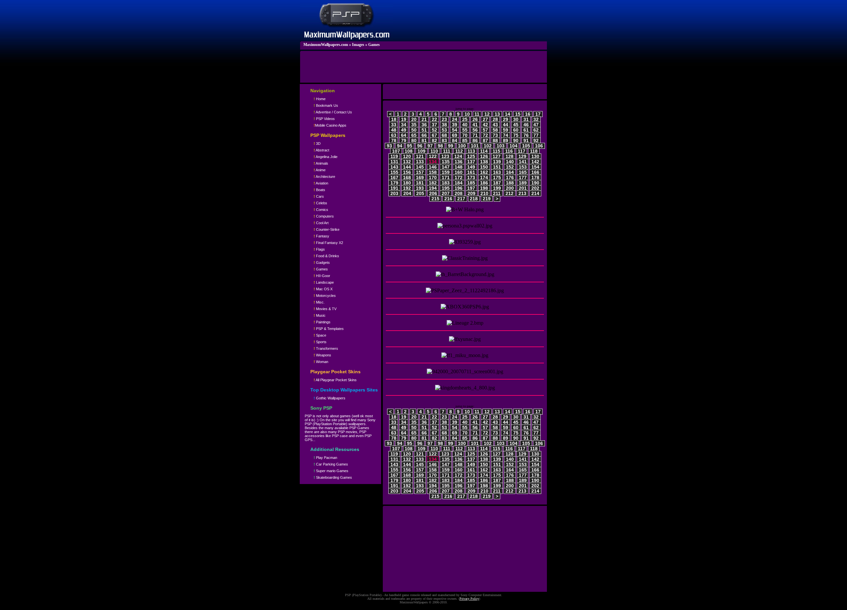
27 (485, 119)
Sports (320, 342)
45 (515, 124)
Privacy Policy (469, 598)
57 (485, 130)
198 (484, 188)
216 (448, 198)
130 (535, 156)
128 (509, 156)
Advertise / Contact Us (333, 112)
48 (393, 130)
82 (434, 140)
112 (459, 151)
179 (394, 182)
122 (433, 156)
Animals (321, 163)
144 (407, 167)
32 (536, 119)
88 (495, 140)
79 (403, 140)
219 (487, 198)
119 (394, 156)
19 (403, 119)
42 (485, 124)
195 (446, 188)
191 (394, 188)
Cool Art (321, 223)
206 (433, 193)
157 (420, 172)
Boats (319, 190)
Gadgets (322, 262)
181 (420, 182)
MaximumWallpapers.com (325, 44)
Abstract (321, 150)
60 (515, 130)
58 (495, 130)
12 (487, 114)
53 (444, 130)
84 (454, 140)
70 (465, 135)
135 (446, 161)
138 (484, 161)
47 (536, 124)
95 (409, 145)
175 (497, 177)
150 (484, 167)
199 (497, 188)
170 (433, 177)
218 (474, 198)
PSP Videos (324, 119)
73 (495, 135)
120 (407, 156)
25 (465, 119)
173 (471, 177)
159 (446, 172)
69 (454, 135)
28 (495, 119)
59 (505, 130)
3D (317, 143)
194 (433, 188)
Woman (321, 362)
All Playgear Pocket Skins (335, 380)
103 (501, 145)
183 (446, 182)
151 (497, 167)
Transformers (326, 348)
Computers (324, 216)
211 (497, 193)
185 (471, 182)
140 (510, 161)
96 (420, 145)
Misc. (319, 302)
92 (536, 140)
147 (446, 167)
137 (471, 161)
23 (444, 119)
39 (454, 124)
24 (454, 119)
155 (394, 172)
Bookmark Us (326, 105)
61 (526, 130)
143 (394, 167)
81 (424, 140)
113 (471, 151)
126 (484, 156)
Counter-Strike (326, 229)
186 (484, 182)
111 (446, 151)
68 (444, 135)
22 (434, 119)
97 (430, 145)
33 (393, 124)
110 (434, 151)
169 (420, 177)
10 (467, 114)
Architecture (324, 177)
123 (445, 156)
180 (407, 182)
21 (424, 119)
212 (509, 193)
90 (515, 140)
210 (484, 193)
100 (462, 145)
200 (510, 188)
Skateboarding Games (333, 477)
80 (414, 140)
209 (471, 193)
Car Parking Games (331, 464)
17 (538, 114)
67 (434, 135)
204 (407, 193)
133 (420, 161)
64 (403, 135)
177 (523, 177)
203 (394, 193)
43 (495, 124)
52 (434, 130)
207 (446, 193)
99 (450, 145)
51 (424, 130)
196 (459, 188)
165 (523, 172)
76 (526, 135)
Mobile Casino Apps (330, 125)
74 (505, 135)
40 (465, 124)
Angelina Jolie (325, 157)
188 (510, 182)
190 (535, 182)
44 (505, 124)
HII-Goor (322, 276)
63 (393, 135)
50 (414, 130)
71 (475, 135)
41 (475, 124)
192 (407, 188)
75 (515, 135)
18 (393, 119)
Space (320, 335)
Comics (321, 210)
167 (394, 177)
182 (433, 182)
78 (393, 140)
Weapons (322, 355)
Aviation (321, 183)
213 (522, 193)
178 (535, 177)
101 (475, 145)
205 (420, 193)
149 (471, 167)
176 (510, 177)
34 (403, 124)
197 (471, 188)
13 (497, 114)
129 (522, 156)
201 (523, 188)
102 (488, 145)
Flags (319, 249)
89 (505, 140)
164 (510, 172)
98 (440, 145)
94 (399, 145)
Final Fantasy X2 (328, 243)
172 (459, 177)
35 (414, 124)
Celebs (320, 203)
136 (459, 161)
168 (407, 177)
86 (475, 140)
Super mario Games (331, 471)
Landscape (324, 282)
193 (420, 188)
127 (497, 156)
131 (394, 161)
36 (424, 124)
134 (433, 161)
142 (535, 161)
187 (497, 182)
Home (320, 99)
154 (535, 167)
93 (389, 145)
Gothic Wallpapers (329, 398)
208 (459, 193)
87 (485, 140)
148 (459, 167)
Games (374, 44)
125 (471, 156)
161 (471, 172)
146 (433, 167)
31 (526, 119)
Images (358, 44)
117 (521, 151)
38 (444, 124)
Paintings (322, 322)
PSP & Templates (329, 329)
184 (459, 182)
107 (396, 151)
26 (475, 119)
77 (536, 135)
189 (523, 182)
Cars (319, 196)
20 (414, 119)
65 (414, 135)
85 (465, 140)
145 (420, 167)
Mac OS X (323, 289)
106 (539, 145)
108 (409, 151)
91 (526, 140)
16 (527, 114)
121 (420, 156)
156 (407, 172)
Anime (320, 170)
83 (444, 140)
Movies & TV (325, 309)
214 (535, 193)
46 (526, 124)
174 (484, 177)
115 (496, 151)
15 (517, 114)
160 (459, 172)
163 (497, 172)
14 (507, 114)
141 (523, 161)
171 (446, 177)
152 (510, 167)
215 (435, 198)
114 (484, 151)
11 (476, 114)
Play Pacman (325, 458)
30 (515, 119)
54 (454, 130)
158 (433, 172)
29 (505, 119)
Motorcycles (325, 296)
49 (403, 130)
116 (509, 151)
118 (534, 151)
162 (484, 172)
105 (526, 145)
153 (523, 167)
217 (461, 198)
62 (536, 130)
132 (407, 161)
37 (434, 124)
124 (458, 156)
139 (497, 161)
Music (320, 315)
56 (475, 130)
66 (424, 135)
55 (465, 130)
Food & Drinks (326, 256)
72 (485, 135)
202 (535, 188)
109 (421, 151)
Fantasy (321, 236)
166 (535, 172)
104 (513, 145)
